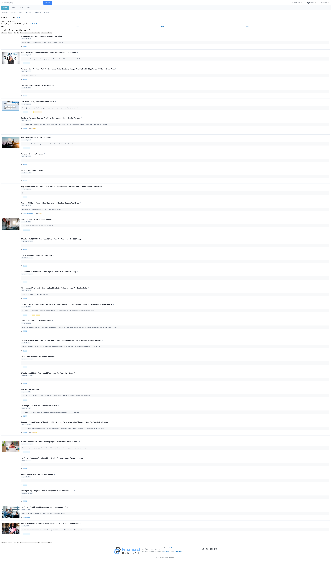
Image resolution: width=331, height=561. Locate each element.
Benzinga (25, 79)
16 (29, 33)
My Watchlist (310, 3)
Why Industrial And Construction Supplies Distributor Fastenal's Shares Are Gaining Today (55, 288)
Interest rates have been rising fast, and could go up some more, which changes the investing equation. (52, 529)
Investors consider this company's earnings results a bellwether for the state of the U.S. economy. (50, 144)
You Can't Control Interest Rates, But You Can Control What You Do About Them (51, 523)
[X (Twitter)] (203, 551)
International (37, 12)
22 (45, 33)
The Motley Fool (26, 62)
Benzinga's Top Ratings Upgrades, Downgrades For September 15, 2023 (48, 491)
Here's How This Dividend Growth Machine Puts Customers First (45, 507)
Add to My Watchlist (33, 24)
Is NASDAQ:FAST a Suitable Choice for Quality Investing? (42, 36)
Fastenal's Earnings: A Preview (33, 154)
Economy (35, 112)
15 (26, 33)
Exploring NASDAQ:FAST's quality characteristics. (40, 406)
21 (42, 33)
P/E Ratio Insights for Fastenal (33, 170)
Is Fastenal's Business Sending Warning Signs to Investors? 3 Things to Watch (50, 442)
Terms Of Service (177, 551)
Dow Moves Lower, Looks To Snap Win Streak (38, 101)
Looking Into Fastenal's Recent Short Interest (38, 85)
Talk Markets (25, 112)
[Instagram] (215, 551)
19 (38, 33)
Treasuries (46, 12)
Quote (77, 26)
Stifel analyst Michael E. (29, 75)
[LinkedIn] (211, 551)
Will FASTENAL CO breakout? (32, 389)
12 (17, 33)
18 (35, 33)
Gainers (24, 193)
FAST (19, 17)
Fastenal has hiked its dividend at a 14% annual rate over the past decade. (43, 513)
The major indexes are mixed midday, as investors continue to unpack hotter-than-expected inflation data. (53, 108)
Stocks (14, 7)
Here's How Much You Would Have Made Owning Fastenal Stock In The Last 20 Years (52, 458)
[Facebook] (207, 551)
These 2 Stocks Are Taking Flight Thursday (37, 219)
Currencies (28, 12)
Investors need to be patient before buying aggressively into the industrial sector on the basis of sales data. (53, 59)
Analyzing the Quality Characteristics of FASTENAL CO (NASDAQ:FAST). (43, 42)
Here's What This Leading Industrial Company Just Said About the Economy (49, 52)
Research (248, 26)
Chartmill (24, 46)
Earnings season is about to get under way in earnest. (37, 225)
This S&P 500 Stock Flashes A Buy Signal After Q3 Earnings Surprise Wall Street (51, 203)
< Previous (4, 33)
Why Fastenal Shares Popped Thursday (36, 137)
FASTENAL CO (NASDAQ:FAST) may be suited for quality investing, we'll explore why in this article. (50, 412)
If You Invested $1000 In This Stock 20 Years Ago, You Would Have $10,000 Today (52, 239)
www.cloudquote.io (171, 548)
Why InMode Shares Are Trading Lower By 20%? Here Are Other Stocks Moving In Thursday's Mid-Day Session (62, 186)
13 (20, 33)
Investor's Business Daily (28, 213)
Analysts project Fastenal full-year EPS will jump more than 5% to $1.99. (43, 209)
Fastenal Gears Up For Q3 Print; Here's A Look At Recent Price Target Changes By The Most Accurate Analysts (62, 340)
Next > (49, 33)
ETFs (21, 7)
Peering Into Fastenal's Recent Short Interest (38, 357)
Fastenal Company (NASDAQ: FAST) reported (35, 294)
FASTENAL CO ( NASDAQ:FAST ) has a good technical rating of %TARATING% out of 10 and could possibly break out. (56, 395)
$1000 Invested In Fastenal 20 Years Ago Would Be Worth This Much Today (49, 272)
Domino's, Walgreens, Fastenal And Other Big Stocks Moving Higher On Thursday (51, 118)
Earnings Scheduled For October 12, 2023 (37, 321)
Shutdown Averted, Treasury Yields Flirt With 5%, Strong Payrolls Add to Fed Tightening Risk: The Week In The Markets (65, 422)
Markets (5, 7)
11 (15, 33)
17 (32, 33)
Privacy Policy (166, 551)
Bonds (33, 314)
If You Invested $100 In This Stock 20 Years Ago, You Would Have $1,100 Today (50, 373)
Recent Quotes (296, 3)
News (20, 12)
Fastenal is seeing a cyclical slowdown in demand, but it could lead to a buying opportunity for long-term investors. (55, 448)
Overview (13, 12)
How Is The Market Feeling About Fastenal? (37, 255)
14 (23, 33)
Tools (28, 7)
